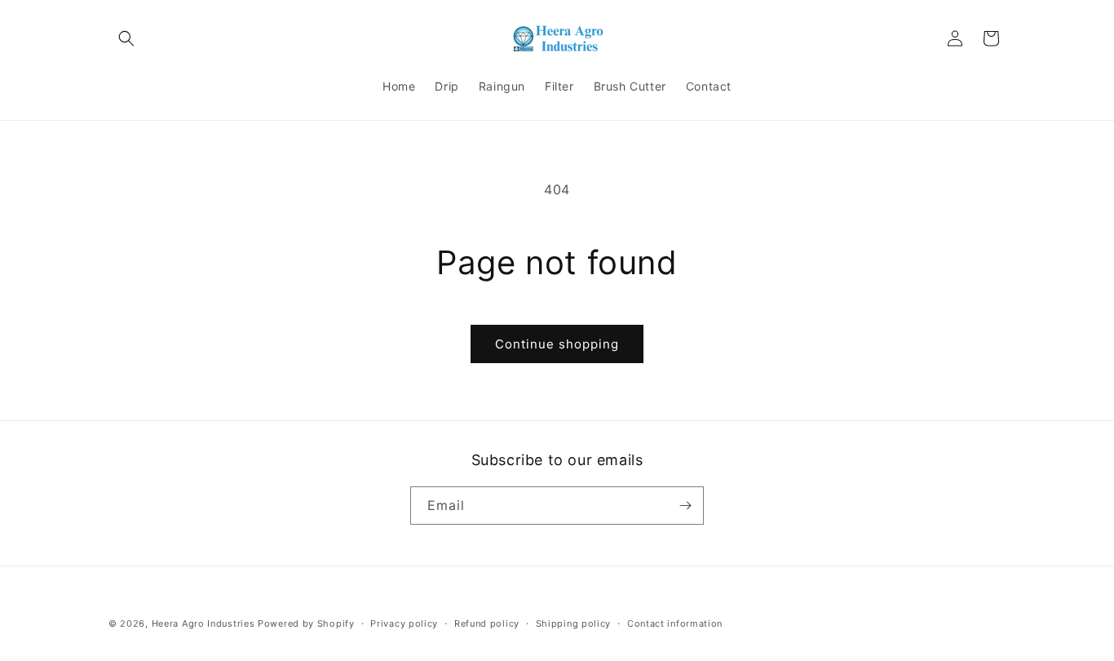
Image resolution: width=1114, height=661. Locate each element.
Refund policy (486, 623)
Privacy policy (404, 623)
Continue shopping (557, 344)
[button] (126, 38)
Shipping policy (574, 623)
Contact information (675, 623)
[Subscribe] (685, 505)
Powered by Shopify (306, 623)
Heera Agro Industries (203, 623)
